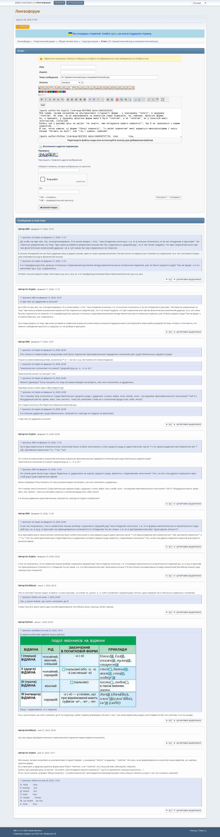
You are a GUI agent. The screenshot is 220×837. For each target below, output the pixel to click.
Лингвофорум (27, 11)
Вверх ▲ (203, 830)
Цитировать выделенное (188, 279)
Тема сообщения (48, 77)
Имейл (43, 72)
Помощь (193, 830)
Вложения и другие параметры (60, 146)
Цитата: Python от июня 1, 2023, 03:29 (41, 597)
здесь (114, 33)
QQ (170, 279)
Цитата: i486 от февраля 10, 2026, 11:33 (42, 442)
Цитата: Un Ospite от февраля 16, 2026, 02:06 (44, 350)
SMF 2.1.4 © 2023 (20, 831)
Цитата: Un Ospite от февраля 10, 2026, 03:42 (44, 522)
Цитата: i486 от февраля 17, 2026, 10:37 (42, 297)
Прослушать (44, 160)
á (38, 94)
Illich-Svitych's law (55, 387)
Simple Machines (35, 831)
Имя (41, 67)
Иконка (43, 82)
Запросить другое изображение (67, 160)
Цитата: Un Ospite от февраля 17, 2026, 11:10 (44, 237)
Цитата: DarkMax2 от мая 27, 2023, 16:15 (42, 630)
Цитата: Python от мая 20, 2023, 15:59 (41, 780)
